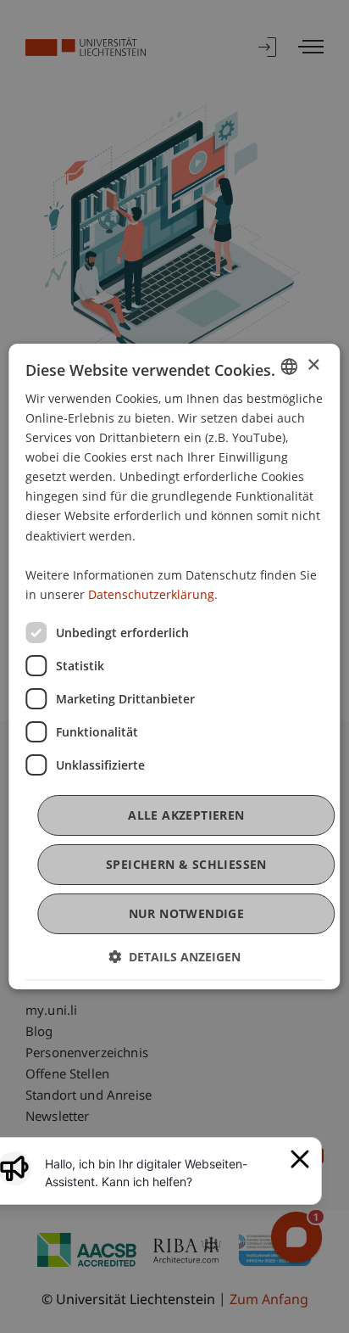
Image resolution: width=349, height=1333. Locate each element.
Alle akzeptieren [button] (186, 815)
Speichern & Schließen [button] (186, 864)
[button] (174, 956)
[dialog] (174, 667)
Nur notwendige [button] (187, 913)
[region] (162, 1172)
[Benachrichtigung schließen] (300, 1159)
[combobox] (289, 366)
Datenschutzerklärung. (153, 594)
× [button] (313, 365)
